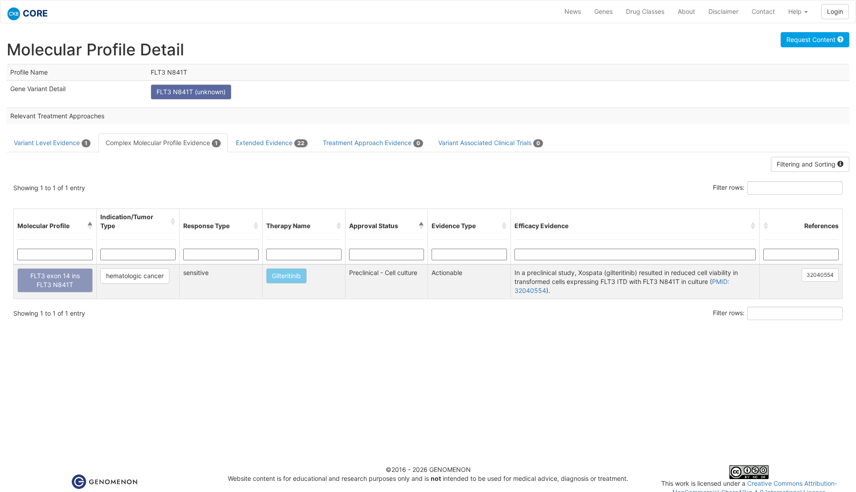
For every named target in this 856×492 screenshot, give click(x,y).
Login (835, 11)
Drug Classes (645, 11)
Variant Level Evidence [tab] (50, 142)
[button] (90, 225)
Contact (763, 11)
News (572, 11)
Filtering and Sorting (807, 164)
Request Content (811, 39)
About (686, 11)
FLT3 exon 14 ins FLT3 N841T (55, 280)
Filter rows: (729, 187)
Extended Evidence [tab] (270, 142)
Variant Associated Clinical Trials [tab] (489, 142)
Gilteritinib (286, 275)
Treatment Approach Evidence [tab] (371, 142)
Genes (603, 11)
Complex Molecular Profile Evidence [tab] (162, 142)
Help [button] (795, 11)
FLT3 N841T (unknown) (191, 92)
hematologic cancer (135, 275)
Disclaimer (723, 11)
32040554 (820, 274)
